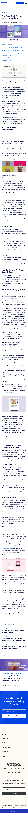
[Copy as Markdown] (20, 22)
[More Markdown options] (23, 22)
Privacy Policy (12, 808)
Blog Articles (18, 673)
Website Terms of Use (20, 805)
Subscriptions (6, 10)
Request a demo (14, 716)
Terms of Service (7, 805)
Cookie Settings (23, 808)
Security (4, 808)
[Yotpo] (4, 3)
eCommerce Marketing (7, 673)
